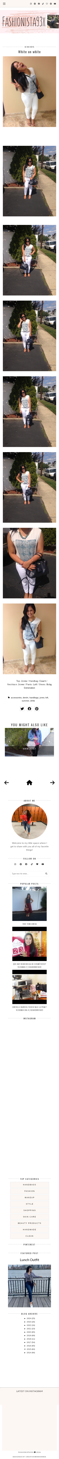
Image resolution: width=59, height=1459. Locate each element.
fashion (29, 1191)
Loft (35, 684)
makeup (30, 1198)
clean (30, 1236)
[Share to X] (22, 709)
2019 (29, 1336)
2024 (29, 1318)
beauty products (29, 1223)
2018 (29, 1339)
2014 (29, 1353)
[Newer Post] (6, 782)
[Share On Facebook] (29, 709)
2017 (29, 1342)
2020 (29, 1332)
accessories (16, 698)
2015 (29, 1349)
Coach (42, 681)
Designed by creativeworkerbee (29, 1457)
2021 (29, 1329)
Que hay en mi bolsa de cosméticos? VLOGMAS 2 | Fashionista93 (29, 965)
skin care (29, 1217)
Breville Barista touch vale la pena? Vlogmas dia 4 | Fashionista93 (29, 1008)
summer (25, 701)
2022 (29, 1325)
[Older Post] (52, 782)
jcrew (42, 698)
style (30, 1204)
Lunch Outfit (29, 1260)
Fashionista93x (26, 1452)
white (32, 701)
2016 (29, 1346)
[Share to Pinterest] (37, 709)
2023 (29, 1322)
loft (46, 698)
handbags (34, 698)
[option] (29, 742)
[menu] (4, 3)
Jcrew (24, 681)
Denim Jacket (29, 748)
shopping (29, 1210)
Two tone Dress (29, 923)
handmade (29, 1230)
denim (25, 698)
